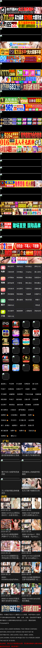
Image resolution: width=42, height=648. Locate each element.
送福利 (27, 389)
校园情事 (20, 311)
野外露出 (38, 283)
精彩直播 (4, 399)
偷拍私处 (12, 405)
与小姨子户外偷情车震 (31, 455)
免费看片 (15, 425)
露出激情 (20, 300)
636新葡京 (14, 415)
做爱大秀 (23, 425)
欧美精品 (29, 266)
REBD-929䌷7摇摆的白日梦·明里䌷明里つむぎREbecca (31, 579)
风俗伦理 (38, 311)
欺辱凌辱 (11, 283)
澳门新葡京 (4, 410)
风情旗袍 (11, 294)
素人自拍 (38, 272)
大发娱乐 (13, 410)
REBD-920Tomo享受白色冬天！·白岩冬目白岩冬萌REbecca (11, 515)
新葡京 (34, 389)
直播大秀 (31, 425)
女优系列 (20, 289)
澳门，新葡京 (5, 425)
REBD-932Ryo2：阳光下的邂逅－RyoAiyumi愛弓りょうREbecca (31, 536)
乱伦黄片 (4, 405)
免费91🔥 (13, 431)
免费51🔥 (31, 415)
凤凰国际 (20, 394)
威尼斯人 (4, 384)
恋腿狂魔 (38, 289)
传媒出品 (11, 305)
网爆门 (37, 300)
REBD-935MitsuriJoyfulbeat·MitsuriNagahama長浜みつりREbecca (11, 580)
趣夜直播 (20, 405)
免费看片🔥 (4, 415)
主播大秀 (27, 399)
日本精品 (20, 272)
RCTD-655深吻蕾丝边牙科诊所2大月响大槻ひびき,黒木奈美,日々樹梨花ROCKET (10, 559)
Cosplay (29, 272)
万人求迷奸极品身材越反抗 (10, 491)
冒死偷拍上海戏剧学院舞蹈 (31, 473)
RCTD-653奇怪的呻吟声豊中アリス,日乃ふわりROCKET (11, 536)
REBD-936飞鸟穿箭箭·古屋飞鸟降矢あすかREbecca (31, 515)
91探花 (19, 283)
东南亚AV (37, 277)
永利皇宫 (31, 410)
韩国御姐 (20, 277)
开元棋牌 (19, 384)
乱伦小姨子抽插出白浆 (31, 490)
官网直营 (27, 384)
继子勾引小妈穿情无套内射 (10, 473)
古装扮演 (11, 289)
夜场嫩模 (28, 405)
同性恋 (37, 305)
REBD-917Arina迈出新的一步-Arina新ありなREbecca (31, 558)
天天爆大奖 (22, 420)
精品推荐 (11, 266)
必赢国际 (12, 394)
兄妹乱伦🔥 (32, 431)
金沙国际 (31, 420)
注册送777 (19, 389)
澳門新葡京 (22, 410)
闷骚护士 (38, 294)
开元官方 (14, 420)
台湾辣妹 (11, 277)
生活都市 (11, 311)
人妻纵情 (29, 311)
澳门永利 (35, 384)
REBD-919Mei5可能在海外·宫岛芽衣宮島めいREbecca (11, 600)
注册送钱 (11, 389)
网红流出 (29, 283)
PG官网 (11, 384)
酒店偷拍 (19, 399)
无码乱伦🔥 (4, 420)
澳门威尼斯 (4, 431)
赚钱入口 (14, 436)
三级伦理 (11, 272)
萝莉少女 (38, 266)
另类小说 (11, 316)
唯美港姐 (29, 277)
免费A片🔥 (22, 431)
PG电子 (3, 389)
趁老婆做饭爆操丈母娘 (10, 455)
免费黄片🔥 (4, 436)
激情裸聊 (23, 415)
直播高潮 (38, 394)
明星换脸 (20, 294)
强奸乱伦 (20, 266)
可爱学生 (29, 289)
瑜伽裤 (28, 294)
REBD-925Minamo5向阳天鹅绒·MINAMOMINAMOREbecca (31, 601)
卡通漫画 (11, 300)
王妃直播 (35, 399)
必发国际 (36, 405)
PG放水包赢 (29, 394)
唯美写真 (29, 300)
